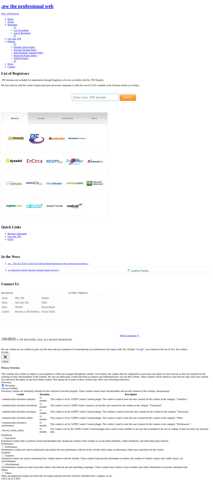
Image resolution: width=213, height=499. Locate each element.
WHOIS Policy (21, 58)
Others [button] (4, 470)
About (4, 302)
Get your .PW (14, 236)
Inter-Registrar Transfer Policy (29, 52)
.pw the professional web (27, 6)
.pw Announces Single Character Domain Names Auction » (33, 270)
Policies (45, 298)
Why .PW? (6, 13)
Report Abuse (48, 307)
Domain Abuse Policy (24, 47)
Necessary (10, 385)
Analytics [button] (6, 452)
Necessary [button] (6, 382)
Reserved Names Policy (25, 55)
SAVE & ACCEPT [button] (10, 478)
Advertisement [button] (8, 461)
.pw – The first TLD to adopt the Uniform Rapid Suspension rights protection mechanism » (48, 263)
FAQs (16, 13)
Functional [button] (6, 435)
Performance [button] (7, 443)
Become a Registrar (17, 233)
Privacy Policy (48, 311)
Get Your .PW (22, 302)
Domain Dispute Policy (25, 50)
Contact (5, 311)
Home (5, 298)
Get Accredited (21, 30)
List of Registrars (22, 33)
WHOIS (18, 307)
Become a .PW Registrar (27, 311)
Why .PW (19, 298)
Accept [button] (4, 352)
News (4, 307)
